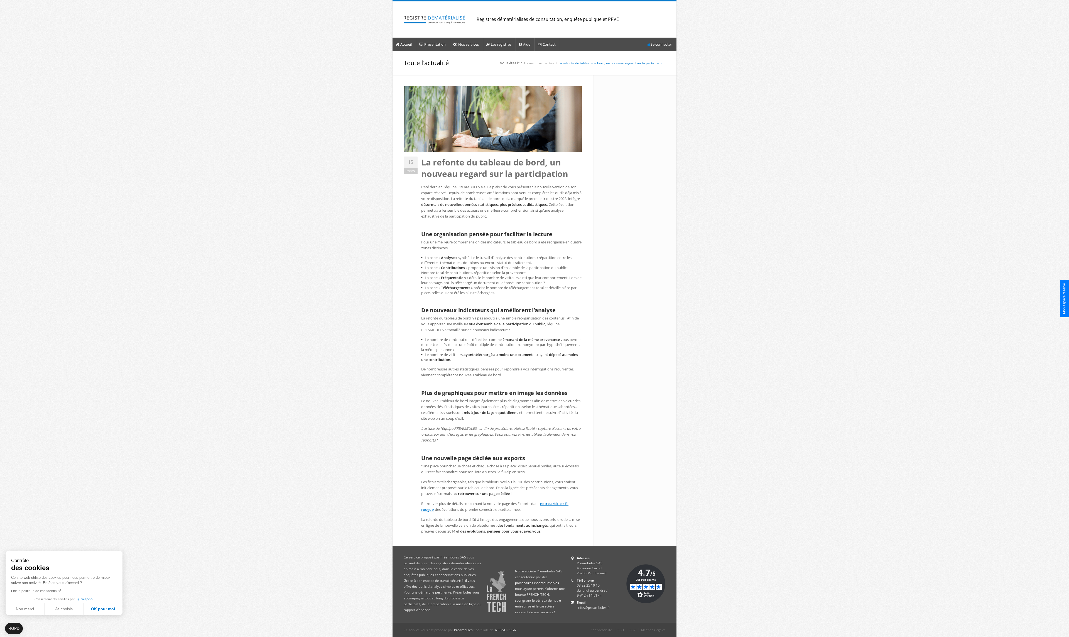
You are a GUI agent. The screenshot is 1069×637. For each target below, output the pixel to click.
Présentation (435, 44)
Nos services (468, 44)
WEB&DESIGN (505, 630)
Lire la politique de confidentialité (36, 591)
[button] (14, 628)
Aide (526, 44)
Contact (549, 44)
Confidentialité (601, 630)
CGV (632, 630)
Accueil (406, 44)
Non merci (25, 609)
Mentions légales (653, 630)
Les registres (501, 44)
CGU (620, 630)
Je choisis (64, 609)
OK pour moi (103, 609)
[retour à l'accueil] (434, 19)
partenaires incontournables (537, 582)
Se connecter (661, 44)
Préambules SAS (467, 630)
